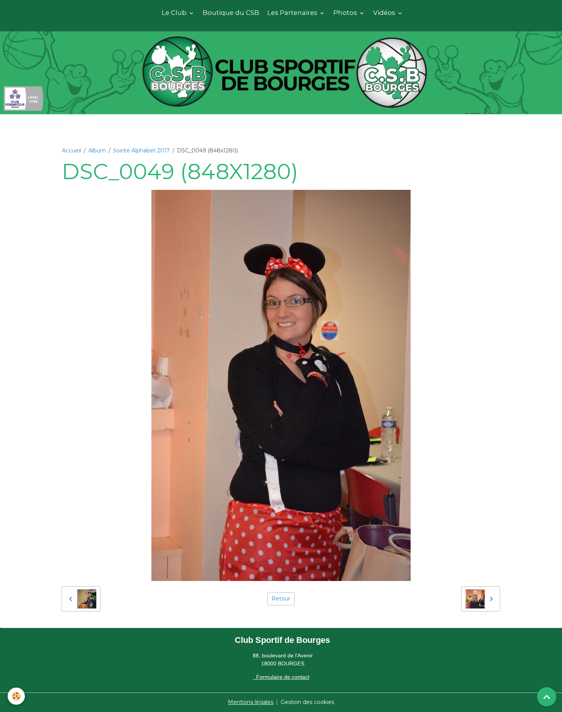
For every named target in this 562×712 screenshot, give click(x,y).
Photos (346, 12)
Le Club (175, 12)
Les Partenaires (293, 12)
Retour (280, 598)
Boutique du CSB (231, 12)
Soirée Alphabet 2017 (141, 150)
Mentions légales (250, 702)
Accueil (71, 150)
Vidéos (385, 12)
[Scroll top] (546, 696)
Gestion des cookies (307, 702)
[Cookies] (16, 696)
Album (97, 150)
